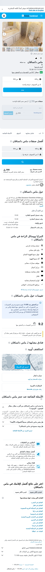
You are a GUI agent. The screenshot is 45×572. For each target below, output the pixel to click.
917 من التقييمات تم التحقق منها (23, 72)
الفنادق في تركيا (38, 511)
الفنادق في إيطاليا (37, 531)
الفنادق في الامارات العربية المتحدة (32, 517)
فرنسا (20, 564)
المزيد (41, 206)
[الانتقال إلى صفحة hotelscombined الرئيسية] (30, 16)
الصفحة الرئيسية (29, 564)
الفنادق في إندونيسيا (36, 514)
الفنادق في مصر (38, 523)
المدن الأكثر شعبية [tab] (20, 492)
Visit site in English (36, 10)
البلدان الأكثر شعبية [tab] (36, 492)
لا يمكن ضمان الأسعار (36, 542)
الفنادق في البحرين (37, 520)
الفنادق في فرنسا (37, 525)
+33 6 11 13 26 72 (36, 69)
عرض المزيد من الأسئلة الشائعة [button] (22, 431)
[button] (2, 9)
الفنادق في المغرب (37, 502)
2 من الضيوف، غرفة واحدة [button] (31, 84)
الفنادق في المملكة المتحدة (34, 528)
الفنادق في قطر (38, 505)
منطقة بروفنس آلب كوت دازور (30, 569)
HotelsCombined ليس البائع (32, 548)
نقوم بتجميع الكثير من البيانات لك (30, 551)
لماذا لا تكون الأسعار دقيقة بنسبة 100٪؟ (28, 555)
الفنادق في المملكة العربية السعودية (32, 508)
